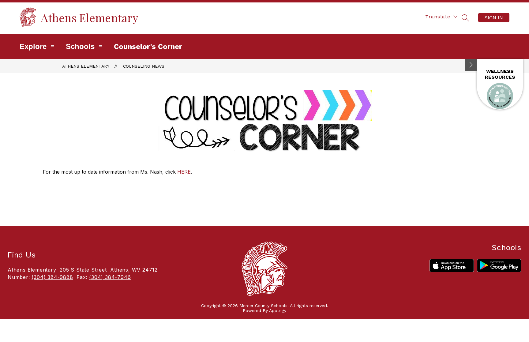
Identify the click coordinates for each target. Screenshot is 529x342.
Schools (80, 46)
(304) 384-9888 (52, 277)
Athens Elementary (85, 66)
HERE (184, 172)
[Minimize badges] (471, 65)
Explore (33, 46)
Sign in (494, 18)
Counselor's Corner (148, 46)
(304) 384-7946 (110, 277)
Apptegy (277, 310)
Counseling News (143, 66)
